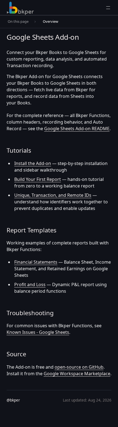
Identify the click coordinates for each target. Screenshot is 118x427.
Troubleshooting (30, 313)
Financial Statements (35, 262)
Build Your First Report (37, 179)
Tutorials (19, 150)
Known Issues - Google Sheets (38, 332)
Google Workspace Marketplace (77, 374)
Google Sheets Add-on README (76, 129)
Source (16, 354)
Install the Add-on (32, 163)
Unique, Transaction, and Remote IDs (52, 195)
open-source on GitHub (79, 367)
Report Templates (32, 230)
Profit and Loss (30, 284)
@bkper (13, 400)
